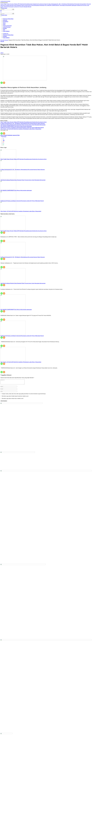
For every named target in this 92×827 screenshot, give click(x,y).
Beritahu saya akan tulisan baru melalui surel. (12, 398)
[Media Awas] (4, 8)
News (4, 23)
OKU (4, 29)
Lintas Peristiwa (6, 27)
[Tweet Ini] (4, 140)
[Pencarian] (1, 12)
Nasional (5, 20)
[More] (4, 83)
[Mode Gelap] (1, 11)
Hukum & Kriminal (7, 25)
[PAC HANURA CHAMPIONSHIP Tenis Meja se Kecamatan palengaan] (8, 189)
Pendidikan (5, 21)
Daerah (2, 41)
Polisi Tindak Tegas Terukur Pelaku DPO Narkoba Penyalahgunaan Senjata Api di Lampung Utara (24, 4)
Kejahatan (9, 135)
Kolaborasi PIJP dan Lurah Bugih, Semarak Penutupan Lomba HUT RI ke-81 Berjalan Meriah (22, 127)
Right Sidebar (6, 31)
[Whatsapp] (2, 83)
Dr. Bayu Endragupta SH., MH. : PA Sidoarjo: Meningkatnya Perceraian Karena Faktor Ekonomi (69, 4)
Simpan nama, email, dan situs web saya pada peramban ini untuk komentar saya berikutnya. (24, 393)
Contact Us (5, 33)
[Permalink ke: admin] (2, 51)
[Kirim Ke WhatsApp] (3, 145)
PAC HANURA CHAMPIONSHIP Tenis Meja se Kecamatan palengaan (61, 5)
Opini (4, 24)
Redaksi (5, 28)
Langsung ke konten (5, 1)
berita (2, 135)
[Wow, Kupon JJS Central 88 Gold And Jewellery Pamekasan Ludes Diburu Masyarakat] (8, 210)
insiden (5, 135)
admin (2, 52)
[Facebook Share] (3, 139)
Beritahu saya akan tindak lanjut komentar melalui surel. (15, 396)
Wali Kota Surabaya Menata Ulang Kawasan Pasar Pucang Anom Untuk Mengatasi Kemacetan (23, 5)
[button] (13, 9)
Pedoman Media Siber (8, 18)
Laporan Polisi (16, 135)
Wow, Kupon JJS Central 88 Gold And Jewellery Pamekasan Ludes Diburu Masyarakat (21, 129)
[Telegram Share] (3, 143)
